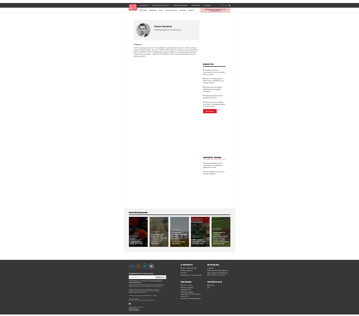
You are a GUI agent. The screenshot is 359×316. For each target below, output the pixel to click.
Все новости (210, 111)
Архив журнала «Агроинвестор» (217, 270)
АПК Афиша (207, 5)
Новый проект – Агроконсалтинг (191, 275)
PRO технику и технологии (160, 5)
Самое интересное (171, 10)
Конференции (195, 5)
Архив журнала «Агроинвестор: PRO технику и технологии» (217, 274)
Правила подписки (187, 270)
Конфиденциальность (133, 308)
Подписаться (160, 277)
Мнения (191, 10)
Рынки (161, 10)
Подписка (210, 268)
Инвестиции (143, 10)
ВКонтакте (210, 285)
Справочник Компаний (180, 5)
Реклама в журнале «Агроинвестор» (187, 288)
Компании (183, 10)
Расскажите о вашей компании (191, 298)
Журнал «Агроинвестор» (189, 268)
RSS (208, 287)
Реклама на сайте (186, 285)
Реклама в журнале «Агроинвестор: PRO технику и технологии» (191, 294)
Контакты (184, 273)
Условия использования (134, 310)
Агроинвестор (144, 5)
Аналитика (153, 10)
